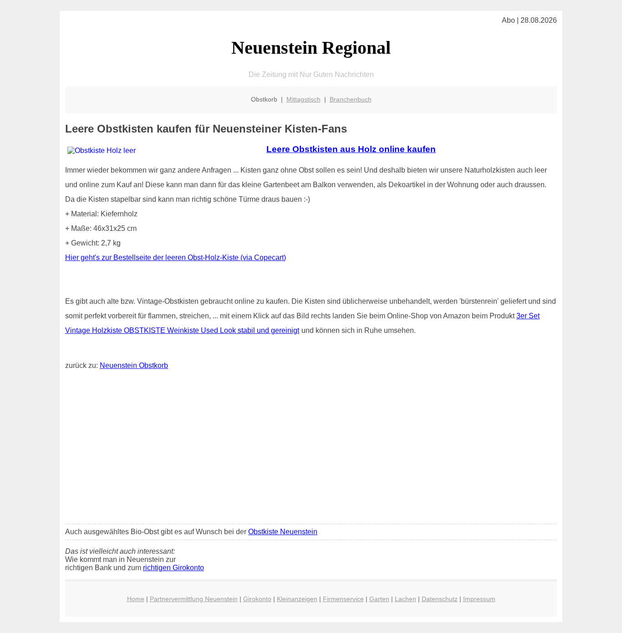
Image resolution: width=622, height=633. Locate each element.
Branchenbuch (351, 99)
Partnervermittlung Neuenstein (194, 598)
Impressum (479, 598)
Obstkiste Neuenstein (282, 532)
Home (135, 598)
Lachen (405, 598)
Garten (379, 598)
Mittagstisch (303, 99)
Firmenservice (343, 598)
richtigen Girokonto (173, 568)
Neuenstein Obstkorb (134, 365)
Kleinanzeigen (297, 598)
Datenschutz (440, 598)
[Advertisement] (311, 449)
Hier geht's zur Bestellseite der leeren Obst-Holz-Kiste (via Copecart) (175, 257)
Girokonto (257, 598)
